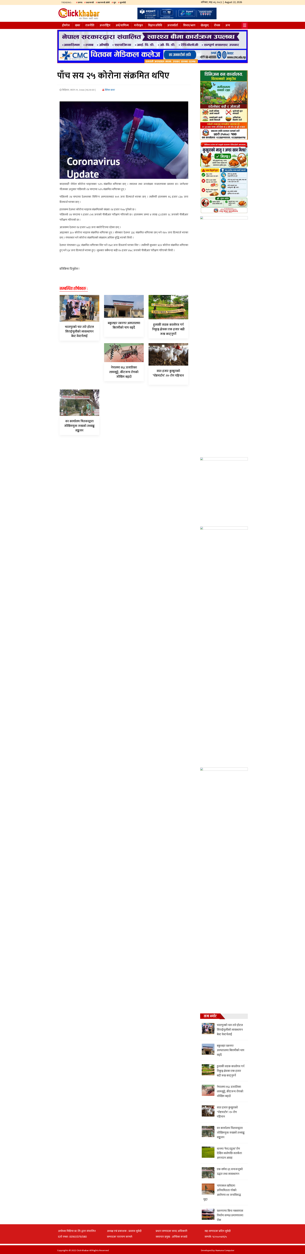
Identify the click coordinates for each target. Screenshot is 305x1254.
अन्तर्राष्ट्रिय (105, 25)
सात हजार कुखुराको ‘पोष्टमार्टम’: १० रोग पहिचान (168, 373)
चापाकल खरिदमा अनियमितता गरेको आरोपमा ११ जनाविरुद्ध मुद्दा (222, 1192)
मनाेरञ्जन (138, 25)
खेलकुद (205, 25)
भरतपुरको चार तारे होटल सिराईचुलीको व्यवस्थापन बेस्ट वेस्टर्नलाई (79, 331)
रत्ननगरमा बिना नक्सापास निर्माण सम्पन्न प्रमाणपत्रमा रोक (230, 1215)
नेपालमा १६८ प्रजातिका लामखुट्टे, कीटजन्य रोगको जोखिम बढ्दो (123, 372)
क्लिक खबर (109, 90)
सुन (114, 2)
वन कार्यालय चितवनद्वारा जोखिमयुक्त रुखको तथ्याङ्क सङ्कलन (79, 426)
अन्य (227, 25)
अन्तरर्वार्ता (172, 25)
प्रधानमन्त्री (90, 2)
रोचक (217, 25)
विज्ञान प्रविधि (155, 25)
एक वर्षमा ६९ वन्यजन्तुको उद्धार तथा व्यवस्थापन (230, 1171)
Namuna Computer (225, 1250)
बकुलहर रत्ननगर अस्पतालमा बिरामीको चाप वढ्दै (124, 325)
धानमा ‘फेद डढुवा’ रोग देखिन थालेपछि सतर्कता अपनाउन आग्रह (229, 1153)
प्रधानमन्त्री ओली (104, 2)
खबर (77, 25)
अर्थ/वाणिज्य (122, 25)
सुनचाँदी (123, 2)
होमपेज (66, 25)
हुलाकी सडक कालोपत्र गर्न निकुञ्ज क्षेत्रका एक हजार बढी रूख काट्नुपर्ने (168, 329)
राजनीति (89, 25)
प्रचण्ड (80, 2)
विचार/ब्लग (189, 25)
